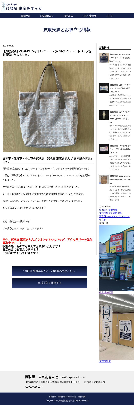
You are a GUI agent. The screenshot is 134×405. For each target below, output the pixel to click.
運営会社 (52, 397)
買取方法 (68, 15)
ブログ (109, 15)
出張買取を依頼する (49, 282)
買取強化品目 (47, 15)
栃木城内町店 (106, 292)
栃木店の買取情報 (108, 210)
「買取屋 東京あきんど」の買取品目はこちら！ (49, 271)
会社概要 (81, 397)
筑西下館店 (105, 361)
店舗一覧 (25, 15)
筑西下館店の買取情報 (110, 213)
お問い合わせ (89, 15)
